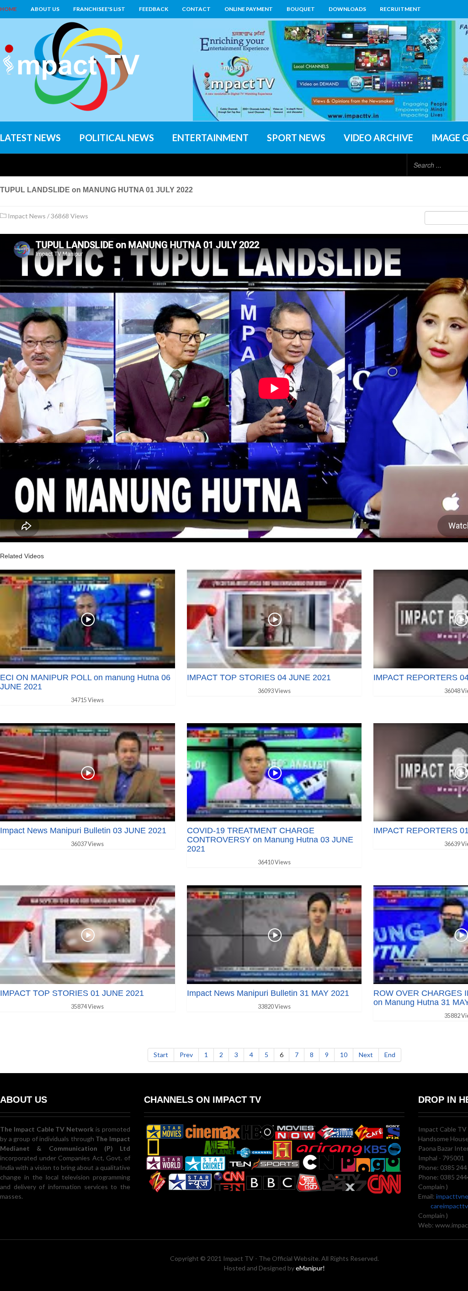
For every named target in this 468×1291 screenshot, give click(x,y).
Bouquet (301, 8)
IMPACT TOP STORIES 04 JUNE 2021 (259, 677)
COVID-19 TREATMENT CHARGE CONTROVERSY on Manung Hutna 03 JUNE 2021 (270, 839)
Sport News (296, 137)
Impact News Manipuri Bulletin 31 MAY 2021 (268, 993)
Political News (116, 137)
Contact (196, 8)
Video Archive (378, 137)
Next (366, 1054)
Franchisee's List (99, 8)
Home (8, 8)
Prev (186, 1054)
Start (161, 1054)
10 (343, 1054)
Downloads (347, 8)
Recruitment (400, 8)
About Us (45, 8)
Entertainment (210, 137)
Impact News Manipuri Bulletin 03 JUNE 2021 (83, 830)
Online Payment (248, 8)
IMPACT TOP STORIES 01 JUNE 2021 (72, 993)
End (389, 1054)
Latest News (30, 137)
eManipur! (310, 1268)
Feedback (153, 8)
